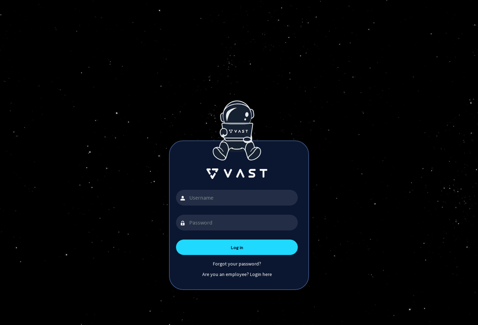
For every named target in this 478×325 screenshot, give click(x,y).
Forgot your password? (237, 264)
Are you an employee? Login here (237, 274)
